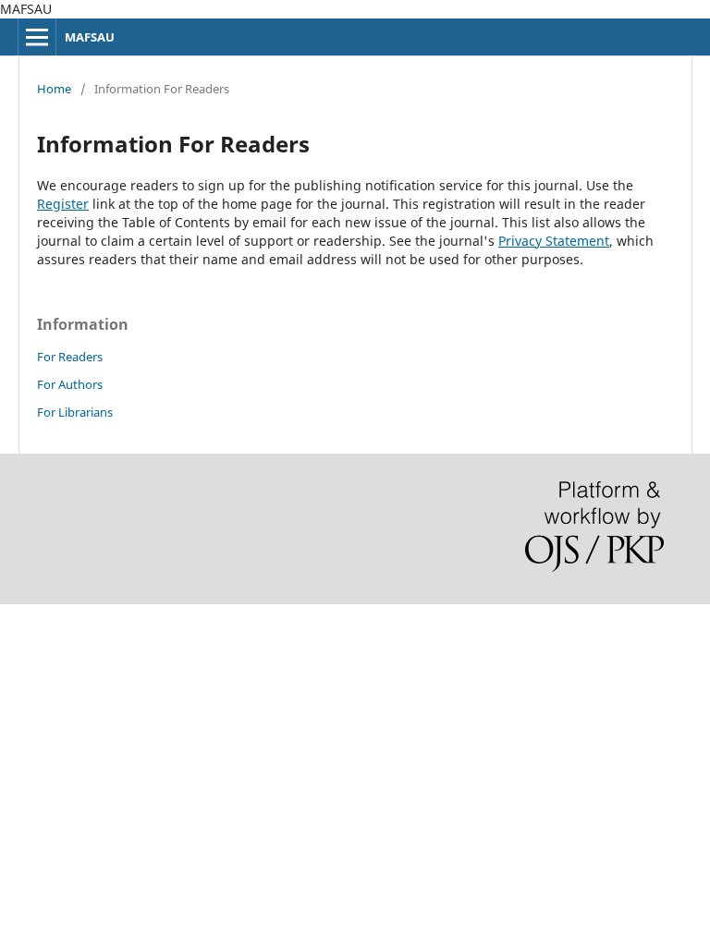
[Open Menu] (36, 36)
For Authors (70, 384)
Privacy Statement (553, 240)
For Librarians (75, 412)
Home (54, 88)
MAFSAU (90, 37)
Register (63, 203)
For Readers (70, 356)
